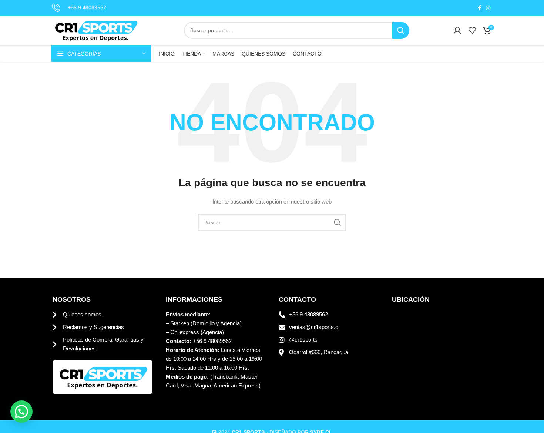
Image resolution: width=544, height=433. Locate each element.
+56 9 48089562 (87, 7)
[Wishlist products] (472, 30)
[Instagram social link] (488, 8)
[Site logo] (95, 30)
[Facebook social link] (480, 8)
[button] (21, 411)
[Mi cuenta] (457, 30)
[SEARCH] (400, 30)
